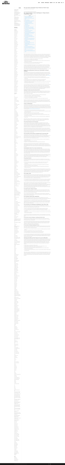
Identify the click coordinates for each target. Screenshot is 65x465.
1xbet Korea (15, 125)
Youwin (15, 441)
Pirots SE (15, 359)
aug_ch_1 (15, 145)
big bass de (15, 182)
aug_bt (15, 144)
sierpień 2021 (15, 76)
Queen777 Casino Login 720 (17, 374)
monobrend (15, 285)
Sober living (15, 421)
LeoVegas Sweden (16, 267)
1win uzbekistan (16, 107)
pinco (14, 354)
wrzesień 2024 (15, 45)
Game (15, 234)
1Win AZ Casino (16, 97)
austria (15, 151)
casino (15, 200)
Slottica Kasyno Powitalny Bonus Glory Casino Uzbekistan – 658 (17, 416)
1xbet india (15, 123)
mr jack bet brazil (16, 322)
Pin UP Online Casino (16, 353)
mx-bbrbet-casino (16, 323)
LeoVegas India (16, 265)
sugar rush (15, 422)
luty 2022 (15, 70)
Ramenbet (15, 375)
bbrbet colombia (16, 169)
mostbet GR (15, 300)
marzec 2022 (15, 69)
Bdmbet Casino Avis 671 (17, 173)
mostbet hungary (16, 301)
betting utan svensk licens (17, 181)
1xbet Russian (15, 132)
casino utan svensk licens (17, 210)
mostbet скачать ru (16, 318)
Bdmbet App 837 (16, 172)
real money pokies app (16, 377)
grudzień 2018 (15, 89)
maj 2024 (15, 49)
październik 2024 (16, 44)
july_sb (15, 252)
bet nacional (15, 178)
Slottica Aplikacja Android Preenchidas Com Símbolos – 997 (17, 397)
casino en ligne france (16, 204)
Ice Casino (15, 239)
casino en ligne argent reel (17, 202)
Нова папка (15, 446)
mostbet (15, 288)
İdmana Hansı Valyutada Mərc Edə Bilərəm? (30, 47)
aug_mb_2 (15, 146)
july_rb (15, 251)
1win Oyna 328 (16, 105)
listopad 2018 (15, 90)
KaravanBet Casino (16, 254)
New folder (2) (15, 327)
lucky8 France (15, 271)
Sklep (61, 2)
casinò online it (16, 208)
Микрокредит (15, 445)
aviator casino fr (16, 155)
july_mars (15, 248)
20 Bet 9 (15, 134)
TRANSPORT (51, 2)
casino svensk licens (16, 209)
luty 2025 (15, 40)
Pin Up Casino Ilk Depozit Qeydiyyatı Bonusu (30, 32)
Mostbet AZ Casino (16, 291)
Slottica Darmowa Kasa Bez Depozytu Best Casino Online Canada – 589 (17, 413)
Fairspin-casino (16, 230)
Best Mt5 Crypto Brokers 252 (17, 176)
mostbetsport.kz (16, 319)
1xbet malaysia (16, 127)
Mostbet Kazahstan (16, 305)
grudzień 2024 (15, 42)
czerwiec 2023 (15, 53)
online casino (15, 332)
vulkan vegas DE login (16, 439)
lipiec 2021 (15, 77)
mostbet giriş (15, 299)
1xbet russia (15, 131)
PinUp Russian (16, 357)
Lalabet (15, 262)
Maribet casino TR (16, 272)
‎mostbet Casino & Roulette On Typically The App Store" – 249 (17, 295)
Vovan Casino (15, 437)
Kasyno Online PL (16, 255)
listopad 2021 (15, 73)
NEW (14, 325)
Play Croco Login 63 (16, 361)
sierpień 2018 (15, 91)
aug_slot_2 (15, 148)
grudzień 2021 (15, 72)
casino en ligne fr (16, 203)
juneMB (15, 253)
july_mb (15, 249)
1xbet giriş (15, 122)
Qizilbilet (15, 373)
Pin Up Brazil (15, 349)
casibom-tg (15, 199)
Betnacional (15, 179)
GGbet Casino (15, 235)
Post (14, 371)
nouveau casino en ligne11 (17, 331)
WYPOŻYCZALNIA (47, 2)
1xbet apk (15, 110)
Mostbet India (15, 303)
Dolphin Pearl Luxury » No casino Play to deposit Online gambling (17, 21)
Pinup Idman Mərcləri (27, 25)
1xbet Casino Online (16, 121)
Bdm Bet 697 (15, 171)
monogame (15, 286)
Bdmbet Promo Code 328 (17, 174)
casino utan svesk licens (17, 211)
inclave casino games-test (17, 241)
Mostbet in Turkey (16, 302)
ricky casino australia (16, 383)
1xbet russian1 (16, 133)
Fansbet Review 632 (16, 231)
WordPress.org (16, 460)
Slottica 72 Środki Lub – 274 (17, 393)
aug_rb (15, 147)
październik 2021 (16, 74)
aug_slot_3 (15, 149)
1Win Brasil (15, 98)
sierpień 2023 (15, 51)
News (14, 330)
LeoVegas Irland (16, 266)
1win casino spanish (16, 101)
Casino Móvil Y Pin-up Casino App (28, 35)
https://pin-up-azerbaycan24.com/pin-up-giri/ (34, 108)
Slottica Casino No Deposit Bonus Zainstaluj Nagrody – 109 (17, 409)
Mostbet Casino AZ (16, 297)
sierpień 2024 (15, 46)
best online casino (16, 177)
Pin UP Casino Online (16, 352)
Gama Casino (15, 233)
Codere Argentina (16, 216)
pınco (14, 360)
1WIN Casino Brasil (16, 100)
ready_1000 (15, 376)
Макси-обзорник (16, 444)
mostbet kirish (15, 306)
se (14, 384)
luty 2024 (15, 50)
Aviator (15, 152)
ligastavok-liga (15, 268)
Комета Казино (16, 443)
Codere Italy (15, 217)
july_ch (15, 247)
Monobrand (15, 284)
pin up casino (15, 350)
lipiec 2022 (15, 65)
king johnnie (15, 256)
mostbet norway (16, 307)
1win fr (15, 102)
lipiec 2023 (15, 52)
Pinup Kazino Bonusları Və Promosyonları (29, 20)
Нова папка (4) (15, 447)
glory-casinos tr (16, 236)
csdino (15, 225)
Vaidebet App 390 (16, 433)
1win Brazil (15, 99)
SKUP (54, 2)
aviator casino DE (16, 154)
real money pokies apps (17, 378)
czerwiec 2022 (15, 66)
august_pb (15, 150)
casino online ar (16, 207)
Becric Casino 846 (16, 175)
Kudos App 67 (15, 259)
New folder (15, 326)
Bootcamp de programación (17, 193)
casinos (15, 215)
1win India (15, 103)
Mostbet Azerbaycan (16, 293)
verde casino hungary (16, 434)
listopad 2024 (15, 43)
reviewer (15, 382)
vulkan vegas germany (16, 440)
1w (14, 96)
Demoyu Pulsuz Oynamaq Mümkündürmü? (30, 38)
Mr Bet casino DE (16, 321)
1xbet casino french (16, 120)
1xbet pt (15, 129)
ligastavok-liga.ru (16, 269)
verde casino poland (16, 435)
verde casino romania (16, 436)
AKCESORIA (42, 2)
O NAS (56, 2)
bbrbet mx (15, 170)
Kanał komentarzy (16, 459)
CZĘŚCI (39, 2)
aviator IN (15, 156)
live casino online (16, 270)
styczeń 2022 (15, 71)
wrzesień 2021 (15, 75)
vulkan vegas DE (16, 438)
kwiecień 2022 (15, 68)
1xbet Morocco (16, 128)
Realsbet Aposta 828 (16, 379)
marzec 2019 (15, 88)
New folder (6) (15, 328)
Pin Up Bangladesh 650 (16, 348)
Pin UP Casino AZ (16, 351)
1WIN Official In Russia (16, 104)
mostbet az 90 (15, 290)
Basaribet (15, 168)
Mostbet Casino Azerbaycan (17, 298)
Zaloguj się (15, 457)
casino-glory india (16, 214)
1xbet (14, 109)
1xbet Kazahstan (16, 124)
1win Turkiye (15, 106)
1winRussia (15, 108)
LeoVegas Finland (16, 264)
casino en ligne (16, 201)
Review (15, 380)
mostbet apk (15, 289)
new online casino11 (16, 329)
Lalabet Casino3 (16, 263)
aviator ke (15, 157)
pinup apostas (49, 75)
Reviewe (15, 381)
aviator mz (15, 158)
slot (14, 385)
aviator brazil (15, 153)
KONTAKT (59, 2)
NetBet (15, 324)
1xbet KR (15, 126)
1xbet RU (15, 130)
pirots (15, 358)
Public (15, 372)
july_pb (15, 250)
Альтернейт (15, 442)
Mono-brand (15, 283)
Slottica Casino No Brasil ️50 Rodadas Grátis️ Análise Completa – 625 (17, 403)
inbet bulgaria (15, 240)
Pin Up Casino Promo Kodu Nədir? (29, 46)
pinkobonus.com (16, 355)
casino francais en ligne (17, 205)
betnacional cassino (16, 180)
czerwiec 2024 (15, 48)
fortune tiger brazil (16, 232)
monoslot (15, 287)
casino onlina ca (16, 206)
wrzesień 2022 (15, 63)
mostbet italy (15, 304)
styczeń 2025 (15, 41)
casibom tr (15, 198)
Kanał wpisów (15, 458)
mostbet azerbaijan (16, 292)
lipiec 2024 (15, 47)
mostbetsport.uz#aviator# (17, 320)
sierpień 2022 (15, 64)
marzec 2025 (15, 39)
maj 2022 (15, 67)
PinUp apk (15, 356)
